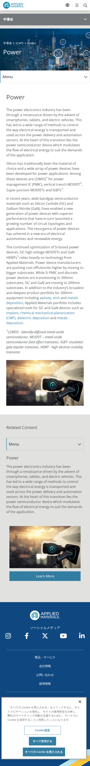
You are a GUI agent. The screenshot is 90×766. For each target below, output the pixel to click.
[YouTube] (63, 636)
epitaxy (45, 298)
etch (56, 298)
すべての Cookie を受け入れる (44, 752)
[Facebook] (27, 636)
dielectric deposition (33, 318)
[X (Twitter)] (45, 636)
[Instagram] (8, 636)
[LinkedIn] (82, 636)
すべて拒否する (42, 741)
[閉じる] (80, 701)
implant (12, 313)
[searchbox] (85, 5)
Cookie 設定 (42, 730)
